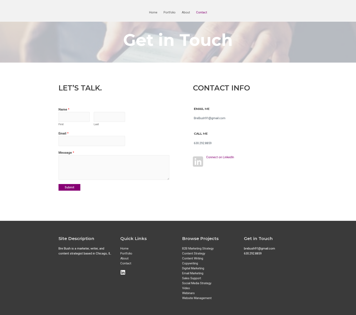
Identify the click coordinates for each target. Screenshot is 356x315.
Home (153, 12)
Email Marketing (192, 273)
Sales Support (191, 278)
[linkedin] (123, 272)
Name (64, 109)
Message (66, 153)
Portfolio (170, 12)
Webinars (188, 293)
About (186, 12)
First (61, 124)
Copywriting (190, 263)
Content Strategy (193, 253)
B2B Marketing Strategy (198, 248)
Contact (201, 12)
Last (96, 124)
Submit (69, 187)
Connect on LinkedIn (220, 157)
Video (186, 288)
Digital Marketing (193, 268)
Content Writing (192, 258)
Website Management (197, 298)
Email (64, 133)
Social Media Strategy (196, 283)
